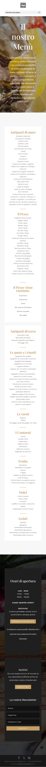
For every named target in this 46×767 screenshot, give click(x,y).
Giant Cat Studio (24, 764)
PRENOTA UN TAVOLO (23, 621)
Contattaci (23, 687)
